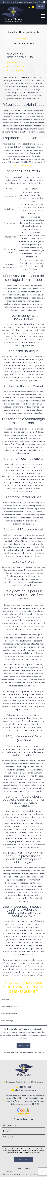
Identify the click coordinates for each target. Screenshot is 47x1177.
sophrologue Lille (16, 62)
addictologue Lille (17, 70)
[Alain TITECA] (13, 21)
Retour (23, 38)
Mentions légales (23, 1168)
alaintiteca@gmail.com (23, 165)
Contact (40, 7)
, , (24, 1082)
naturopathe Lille (16, 66)
